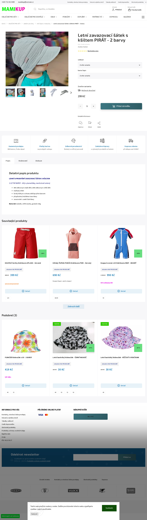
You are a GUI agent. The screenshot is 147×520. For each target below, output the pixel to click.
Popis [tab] (8, 161)
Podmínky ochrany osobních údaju (13, 431)
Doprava (105, 480)
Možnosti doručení (88, 90)
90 (103, 298)
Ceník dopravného (123, 2)
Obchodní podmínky (137, 2)
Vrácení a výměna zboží (97, 2)
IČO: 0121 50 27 (7, 440)
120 (8, 298)
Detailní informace (84, 116)
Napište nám (6, 434)
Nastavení (34, 514)
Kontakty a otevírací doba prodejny (66, 480)
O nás (4, 437)
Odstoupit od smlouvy (10, 516)
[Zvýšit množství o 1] (93, 106)
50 (61, 392)
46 (7, 392)
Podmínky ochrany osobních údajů (38, 461)
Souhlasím (109, 508)
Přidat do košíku (123, 106)
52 (13, 392)
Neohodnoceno (93, 51)
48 (55, 392)
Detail (27, 291)
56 (73, 392)
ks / (91, 416)
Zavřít (138, 131)
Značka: (83, 47)
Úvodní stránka (45, 480)
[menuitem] (12, 17)
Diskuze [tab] (39, 161)
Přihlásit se (127, 457)
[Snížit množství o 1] (80, 106)
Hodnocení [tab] (23, 161)
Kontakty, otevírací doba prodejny (78, 2)
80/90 (56, 298)
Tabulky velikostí (111, 2)
